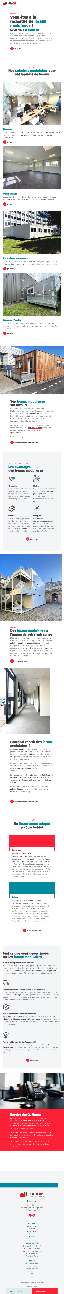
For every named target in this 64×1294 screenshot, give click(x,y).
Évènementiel (32, 1231)
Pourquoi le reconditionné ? (32, 1251)
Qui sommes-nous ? (32, 1263)
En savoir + (18, 49)
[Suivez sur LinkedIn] (30, 1215)
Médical (32, 1233)
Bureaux (32, 1228)
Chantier (32, 1236)
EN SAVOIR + (34, 539)
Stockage (32, 1238)
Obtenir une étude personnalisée (26, 442)
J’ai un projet (11, 142)
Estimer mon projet (21, 661)
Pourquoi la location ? (32, 1248)
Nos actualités (32, 1271)
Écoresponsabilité (32, 1253)
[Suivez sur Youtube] (33, 1215)
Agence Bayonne (32, 1268)
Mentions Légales (32, 1286)
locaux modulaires (20, 749)
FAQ (31, 1273)
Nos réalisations (32, 1256)
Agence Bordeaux (32, 1266)
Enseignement (32, 1226)
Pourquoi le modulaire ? (32, 1246)
